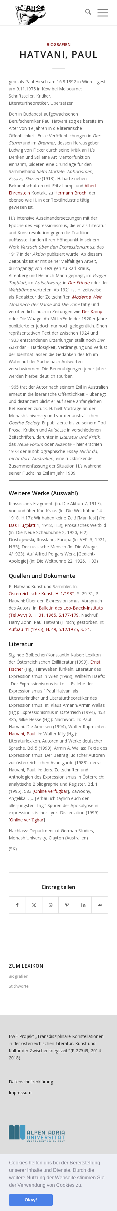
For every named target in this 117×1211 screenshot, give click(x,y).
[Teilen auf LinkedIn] (83, 905)
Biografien (58, 44)
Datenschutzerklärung (31, 1082)
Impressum (20, 1092)
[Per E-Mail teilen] (100, 905)
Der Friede (79, 283)
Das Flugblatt (22, 525)
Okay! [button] (31, 1199)
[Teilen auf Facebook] (17, 905)
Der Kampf (93, 311)
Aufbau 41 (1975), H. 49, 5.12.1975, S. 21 (49, 629)
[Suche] (85, 12)
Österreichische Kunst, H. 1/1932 (42, 593)
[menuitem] (85, 12)
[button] (84, 1185)
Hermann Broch (70, 193)
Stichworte (19, 986)
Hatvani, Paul (22, 734)
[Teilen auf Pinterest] (67, 905)
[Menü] (99, 12)
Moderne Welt (86, 297)
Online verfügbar (50, 791)
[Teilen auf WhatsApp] (50, 905)
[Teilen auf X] (34, 905)
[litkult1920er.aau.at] (48, 12)
